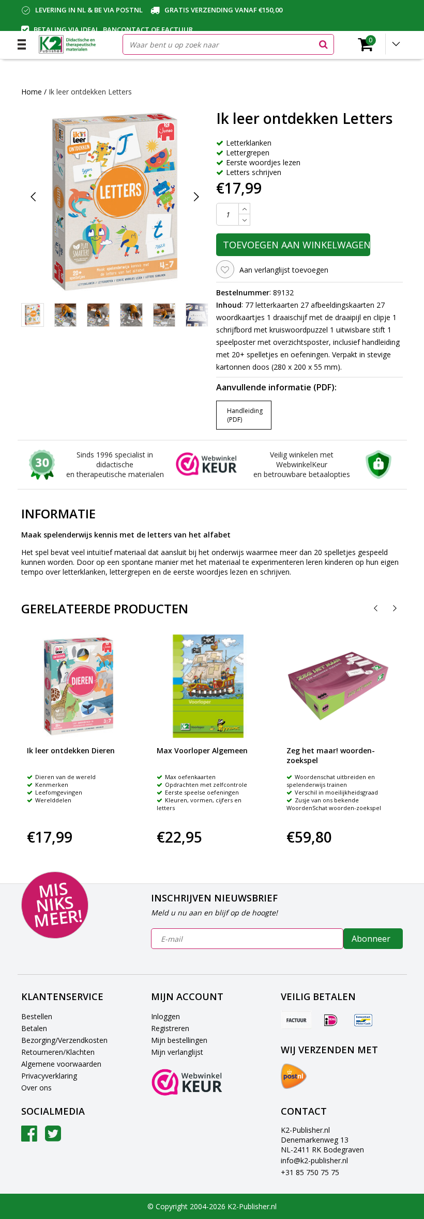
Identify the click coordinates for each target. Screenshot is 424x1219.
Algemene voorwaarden (61, 1064)
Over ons (36, 1088)
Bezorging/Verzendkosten (64, 1040)
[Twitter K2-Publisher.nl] (53, 1137)
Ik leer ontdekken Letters (90, 92)
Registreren (170, 1028)
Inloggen (165, 1016)
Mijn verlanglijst (177, 1052)
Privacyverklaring (49, 1076)
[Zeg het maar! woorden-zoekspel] (338, 686)
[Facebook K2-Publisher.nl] (29, 1137)
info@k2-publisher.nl (314, 1160)
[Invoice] (296, 1019)
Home (31, 92)
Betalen (34, 1028)
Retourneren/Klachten (58, 1052)
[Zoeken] (323, 44)
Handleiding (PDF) (245, 415)
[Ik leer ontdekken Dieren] (78, 686)
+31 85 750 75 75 (310, 1172)
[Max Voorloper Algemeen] (208, 686)
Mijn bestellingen (179, 1040)
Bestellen (36, 1016)
